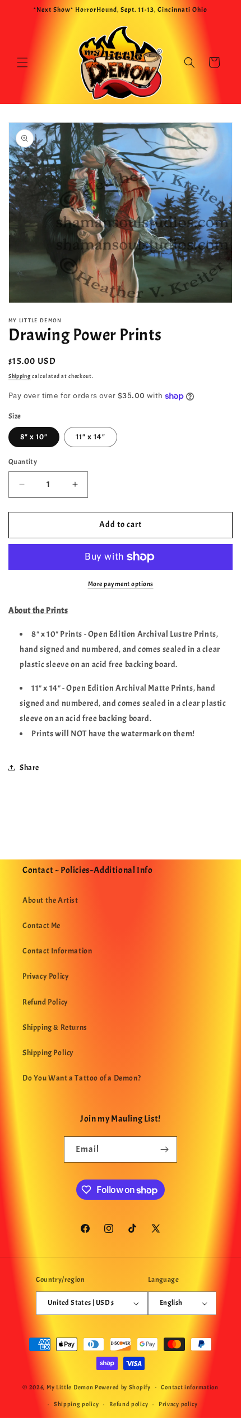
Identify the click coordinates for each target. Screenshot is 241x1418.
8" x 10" (34, 437)
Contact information (189, 1387)
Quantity (22, 461)
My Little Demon (70, 1386)
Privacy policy (178, 1404)
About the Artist (50, 900)
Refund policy (128, 1404)
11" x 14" (90, 437)
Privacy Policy (45, 976)
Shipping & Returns (54, 1027)
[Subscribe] (164, 1149)
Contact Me (41, 925)
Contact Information (57, 951)
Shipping (19, 376)
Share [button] (29, 767)
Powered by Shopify (123, 1386)
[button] (22, 62)
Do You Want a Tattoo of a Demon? (81, 1078)
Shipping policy (76, 1404)
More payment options (121, 583)
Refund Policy (45, 1002)
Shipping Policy (48, 1052)
